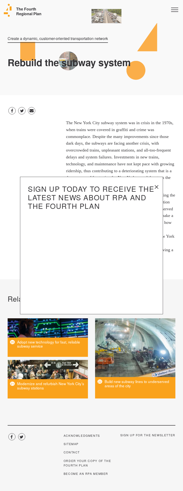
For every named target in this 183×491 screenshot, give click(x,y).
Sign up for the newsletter (147, 435)
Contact (72, 452)
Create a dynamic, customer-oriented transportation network (58, 38)
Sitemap (71, 444)
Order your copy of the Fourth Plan (87, 463)
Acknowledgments (82, 435)
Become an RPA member (86, 473)
